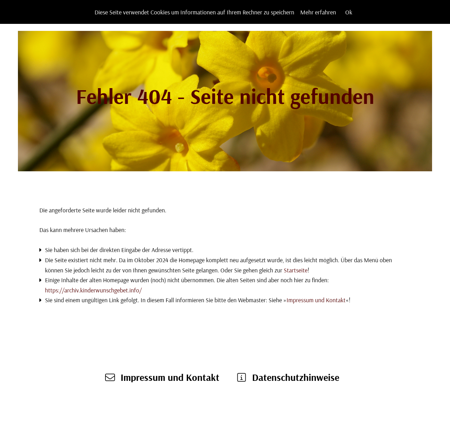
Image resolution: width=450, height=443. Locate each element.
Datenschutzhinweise (295, 377)
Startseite (296, 270)
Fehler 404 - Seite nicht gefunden (225, 95)
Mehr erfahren (318, 12)
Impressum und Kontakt (316, 300)
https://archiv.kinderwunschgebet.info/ (93, 290)
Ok (348, 12)
